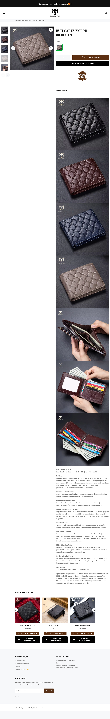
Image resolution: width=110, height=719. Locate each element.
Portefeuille (25, 20)
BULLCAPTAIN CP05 (55, 626)
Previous (13, 48)
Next (51, 48)
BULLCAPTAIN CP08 (82, 626)
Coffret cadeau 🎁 (22, 670)
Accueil (17, 20)
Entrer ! (49, 691)
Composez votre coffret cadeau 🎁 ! (55, 4)
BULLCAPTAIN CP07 (27, 626)
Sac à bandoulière (22, 664)
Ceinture (18, 667)
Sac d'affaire (20, 661)
